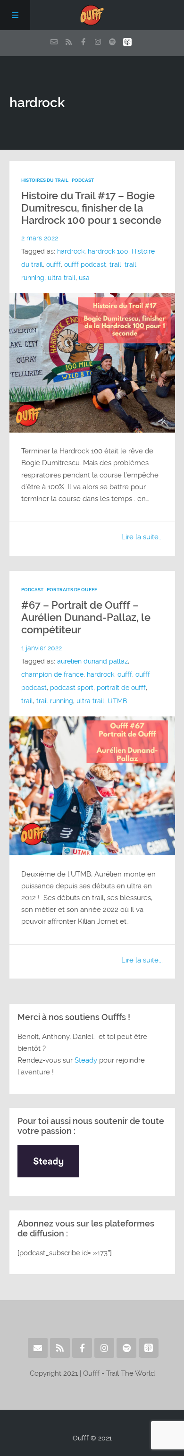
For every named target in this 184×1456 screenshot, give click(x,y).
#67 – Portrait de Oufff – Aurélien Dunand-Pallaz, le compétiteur (86, 617)
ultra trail (61, 277)
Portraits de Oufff (72, 590)
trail (115, 264)
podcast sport (71, 687)
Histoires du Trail (44, 180)
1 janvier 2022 (41, 648)
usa (84, 277)
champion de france (52, 674)
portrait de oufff (121, 687)
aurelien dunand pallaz (92, 661)
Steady (86, 1060)
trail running (54, 701)
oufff (53, 264)
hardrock (70, 251)
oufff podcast (85, 264)
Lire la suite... (142, 537)
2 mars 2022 (39, 238)
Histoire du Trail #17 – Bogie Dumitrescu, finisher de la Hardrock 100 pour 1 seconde (91, 208)
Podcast (83, 180)
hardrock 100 (108, 251)
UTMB (117, 701)
